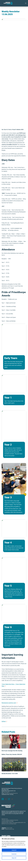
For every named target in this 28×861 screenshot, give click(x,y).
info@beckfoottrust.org (9, 829)
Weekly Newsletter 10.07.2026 (10, 773)
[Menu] (25, 3)
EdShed (4, 721)
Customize (14, 854)
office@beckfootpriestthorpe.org (11, 793)
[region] (14, 848)
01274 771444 (9, 827)
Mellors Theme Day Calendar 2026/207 (12, 754)
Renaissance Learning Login (9, 702)
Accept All (14, 850)
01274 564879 (6, 792)
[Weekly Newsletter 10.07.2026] (14, 764)
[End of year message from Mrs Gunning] (14, 741)
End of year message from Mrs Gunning (12, 750)
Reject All (14, 857)
